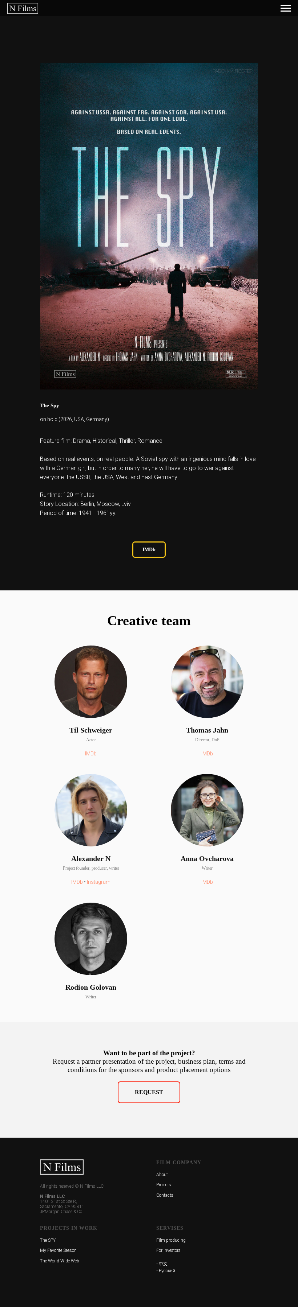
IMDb (91, 753)
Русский (167, 1270)
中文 (163, 1263)
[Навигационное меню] (286, 8)
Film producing (171, 1240)
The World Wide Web (59, 1260)
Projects (163, 1184)
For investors (168, 1250)
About (162, 1174)
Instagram (98, 882)
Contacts (164, 1195)
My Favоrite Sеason (58, 1250)
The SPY (48, 1240)
